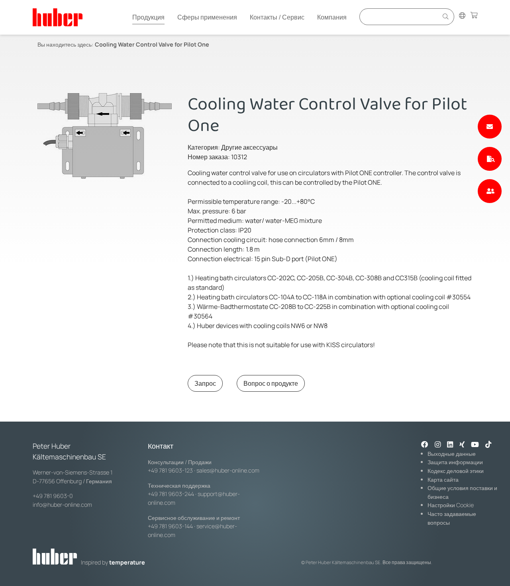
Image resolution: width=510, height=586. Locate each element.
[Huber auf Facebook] (424, 445)
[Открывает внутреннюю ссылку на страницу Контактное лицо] (490, 191)
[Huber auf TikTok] (488, 445)
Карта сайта (443, 479)
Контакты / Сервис (277, 17)
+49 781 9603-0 (53, 496)
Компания (332, 17)
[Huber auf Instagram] (438, 445)
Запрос (205, 383)
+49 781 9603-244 (171, 494)
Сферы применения (207, 17)
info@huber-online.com (62, 504)
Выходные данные (452, 453)
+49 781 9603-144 (170, 526)
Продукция (148, 17)
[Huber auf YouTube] (475, 445)
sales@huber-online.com (227, 470)
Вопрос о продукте (270, 383)
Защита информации (455, 462)
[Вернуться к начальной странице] (57, 17)
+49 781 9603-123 (170, 470)
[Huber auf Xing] (462, 445)
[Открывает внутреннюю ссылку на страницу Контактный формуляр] (490, 127)
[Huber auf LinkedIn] (450, 445)
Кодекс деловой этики (456, 471)
